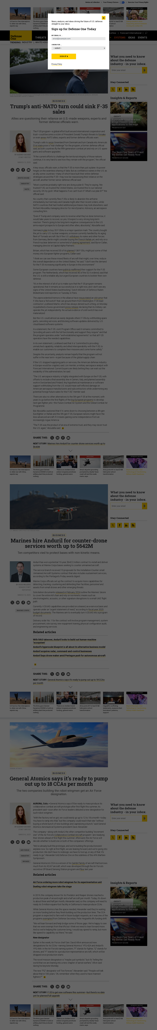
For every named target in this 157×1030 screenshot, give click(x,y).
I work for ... (57, 44)
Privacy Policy (57, 64)
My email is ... (57, 35)
